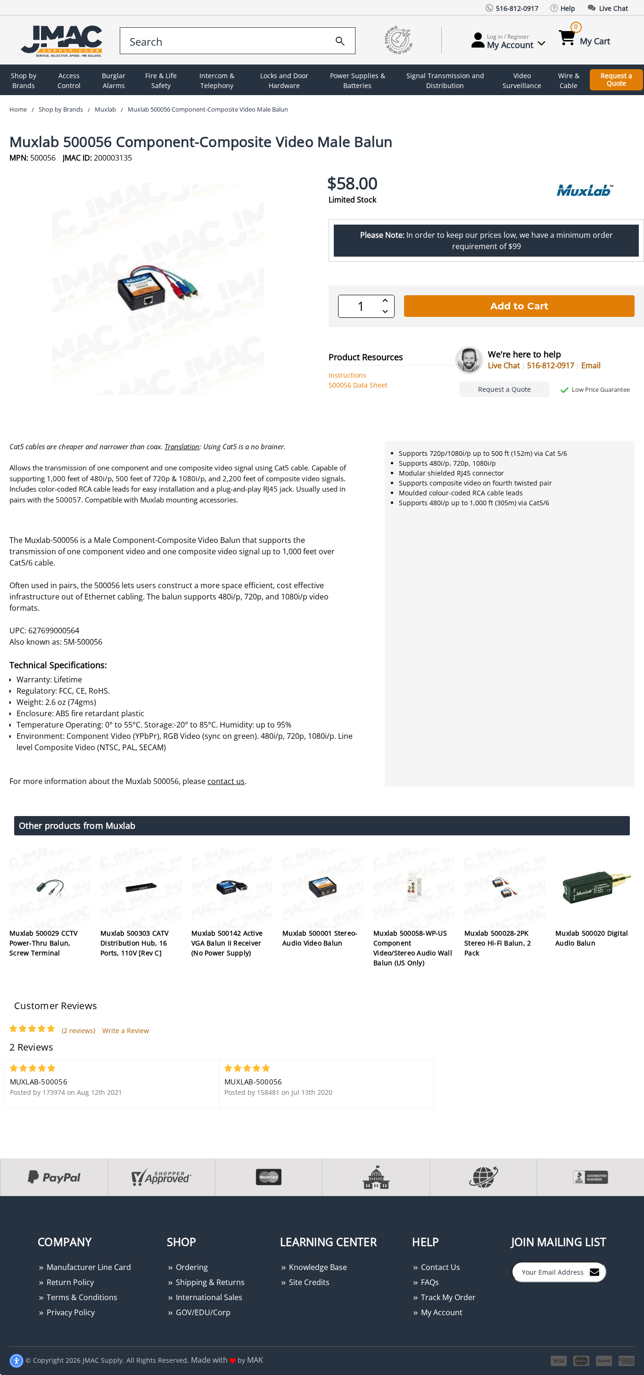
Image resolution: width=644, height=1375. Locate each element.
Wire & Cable (568, 80)
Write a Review (125, 1030)
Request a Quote (616, 79)
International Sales (208, 1297)
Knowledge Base (317, 1267)
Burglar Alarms (113, 80)
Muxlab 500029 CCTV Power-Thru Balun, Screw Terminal (43, 943)
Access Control (69, 80)
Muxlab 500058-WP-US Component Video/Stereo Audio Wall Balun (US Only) (412, 948)
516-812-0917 (550, 365)
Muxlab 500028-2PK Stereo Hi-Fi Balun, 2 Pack (497, 943)
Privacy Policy (70, 1312)
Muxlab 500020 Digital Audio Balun (591, 938)
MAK (255, 1360)
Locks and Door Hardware (284, 80)
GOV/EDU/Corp (202, 1312)
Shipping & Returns (209, 1282)
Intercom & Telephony (216, 80)
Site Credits (308, 1282)
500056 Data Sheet (358, 384)
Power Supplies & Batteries (357, 80)
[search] (340, 39)
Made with (210, 1360)
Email (591, 365)
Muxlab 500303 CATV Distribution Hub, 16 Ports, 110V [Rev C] (134, 943)
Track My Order (447, 1297)
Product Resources (366, 357)
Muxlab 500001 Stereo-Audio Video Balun (319, 938)
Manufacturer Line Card (88, 1267)
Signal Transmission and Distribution (445, 80)
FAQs (429, 1282)
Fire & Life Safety (161, 80)
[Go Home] (63, 40)
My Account (440, 1312)
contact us (226, 781)
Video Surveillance (522, 80)
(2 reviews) (78, 1030)
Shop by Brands (23, 80)
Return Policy (69, 1282)
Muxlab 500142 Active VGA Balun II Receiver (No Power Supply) (227, 943)
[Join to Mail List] (594, 1271)
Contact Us (439, 1267)
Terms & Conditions (81, 1297)
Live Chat (504, 365)
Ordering (191, 1267)
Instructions (347, 375)
